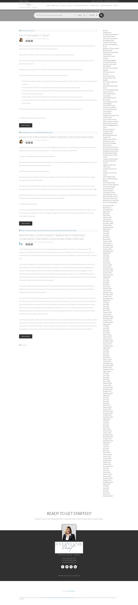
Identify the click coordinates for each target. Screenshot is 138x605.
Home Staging (107, 103)
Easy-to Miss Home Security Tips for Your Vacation (109, 78)
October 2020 (107, 320)
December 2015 (108, 435)
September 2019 (108, 346)
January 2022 (107, 290)
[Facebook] (62, 566)
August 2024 (107, 229)
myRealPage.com (71, 591)
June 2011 (106, 488)
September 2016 (108, 417)
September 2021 (108, 298)
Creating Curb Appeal (109, 60)
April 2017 (106, 403)
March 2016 (106, 429)
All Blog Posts (107, 32)
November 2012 (108, 466)
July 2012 (106, 468)
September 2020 (108, 322)
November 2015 (108, 437)
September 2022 (108, 275)
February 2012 (107, 474)
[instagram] (71, 566)
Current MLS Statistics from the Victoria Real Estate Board (110, 64)
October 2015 (107, 439)
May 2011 (106, 490)
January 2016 (107, 433)
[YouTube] (67, 566)
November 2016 (108, 413)
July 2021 (106, 302)
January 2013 (107, 464)
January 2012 (107, 476)
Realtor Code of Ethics (110, 139)
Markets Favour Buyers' (110, 123)
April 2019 (106, 356)
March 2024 (106, 239)
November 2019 (108, 342)
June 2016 (106, 423)
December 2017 (108, 387)
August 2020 (107, 324)
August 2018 (107, 371)
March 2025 (106, 215)
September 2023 (108, 251)
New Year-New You (109, 129)
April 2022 (106, 284)
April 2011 (106, 492)
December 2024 (108, 221)
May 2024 (106, 235)
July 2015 (106, 444)
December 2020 (108, 316)
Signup (21, 1)
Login (26, 1)
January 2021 (107, 314)
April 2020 (106, 332)
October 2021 (107, 296)
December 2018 (108, 363)
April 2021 (106, 308)
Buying (62, 5)
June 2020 (106, 328)
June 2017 (106, 399)
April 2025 (106, 213)
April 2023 (106, 261)
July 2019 (106, 350)
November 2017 (108, 389)
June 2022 (106, 281)
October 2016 (107, 415)
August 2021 (107, 300)
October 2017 (107, 391)
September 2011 (108, 482)
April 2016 (106, 427)
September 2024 (108, 227)
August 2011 (107, 484)
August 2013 (107, 462)
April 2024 (106, 237)
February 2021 (107, 312)
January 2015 (107, 456)
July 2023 (106, 255)
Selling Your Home (108, 141)
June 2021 (106, 304)
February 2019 (107, 360)
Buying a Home (107, 50)
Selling (69, 5)
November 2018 (108, 365)
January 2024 (107, 243)
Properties (54, 5)
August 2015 (107, 442)
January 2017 (107, 409)
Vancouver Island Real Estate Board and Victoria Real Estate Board (60, 597)
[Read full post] (58, 32)
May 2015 (106, 448)
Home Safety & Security (110, 102)
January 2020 (107, 338)
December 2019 (108, 340)
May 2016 (106, 425)
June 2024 (106, 233)
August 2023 (107, 253)
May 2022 (106, 283)
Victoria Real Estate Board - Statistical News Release (110, 178)
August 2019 (107, 348)
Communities (94, 5)
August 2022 (107, 277)
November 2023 (108, 247)
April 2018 (106, 379)
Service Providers (106, 5)
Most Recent (107, 208)
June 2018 (106, 375)
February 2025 (107, 217)
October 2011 (107, 480)
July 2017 (106, 397)
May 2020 (106, 330)
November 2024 (108, 223)
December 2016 (108, 411)
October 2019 (107, 344)
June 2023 (106, 257)
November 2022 (108, 271)
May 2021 (106, 306)
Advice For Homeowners (110, 38)
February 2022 (107, 288)
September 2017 (108, 393)
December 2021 (108, 292)
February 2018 (107, 383)
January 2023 (107, 267)
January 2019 (107, 362)
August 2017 (107, 395)
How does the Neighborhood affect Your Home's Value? (111, 115)
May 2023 (106, 259)
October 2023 (107, 249)
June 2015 (106, 446)
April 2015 (106, 450)
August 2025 (107, 211)
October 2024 (107, 225)
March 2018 (106, 381)
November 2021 (108, 294)
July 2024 (106, 231)
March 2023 (106, 263)
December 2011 (108, 478)
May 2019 (106, 354)
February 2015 (107, 454)
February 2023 (107, 265)
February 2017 (107, 407)
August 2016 (107, 419)
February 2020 (107, 336)
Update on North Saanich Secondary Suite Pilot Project (110, 161)
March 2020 (106, 334)
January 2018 (107, 385)
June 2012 (106, 470)
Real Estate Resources (80, 5)
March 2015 (106, 452)
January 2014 (107, 458)
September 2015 (108, 441)
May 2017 (106, 401)
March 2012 (106, 472)
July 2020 (106, 326)
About (115, 5)
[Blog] (75, 566)
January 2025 (107, 219)
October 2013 (107, 460)
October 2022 (107, 273)
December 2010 (108, 496)
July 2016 (106, 421)
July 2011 (106, 486)
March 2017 (106, 405)
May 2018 (106, 377)
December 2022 (108, 269)
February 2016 (107, 431)
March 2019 (106, 358)
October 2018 (107, 367)
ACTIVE (96, 11)
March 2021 (106, 310)
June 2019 (106, 352)
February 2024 (107, 241)
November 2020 (108, 318)
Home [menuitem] (48, 5)
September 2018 (108, 369)
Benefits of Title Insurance (111, 48)
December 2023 (108, 245)
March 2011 (106, 494)
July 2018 (106, 373)
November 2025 (108, 209)
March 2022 (106, 287)
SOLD (103, 11)
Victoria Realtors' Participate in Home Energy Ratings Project (110, 192)
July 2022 (106, 279)
